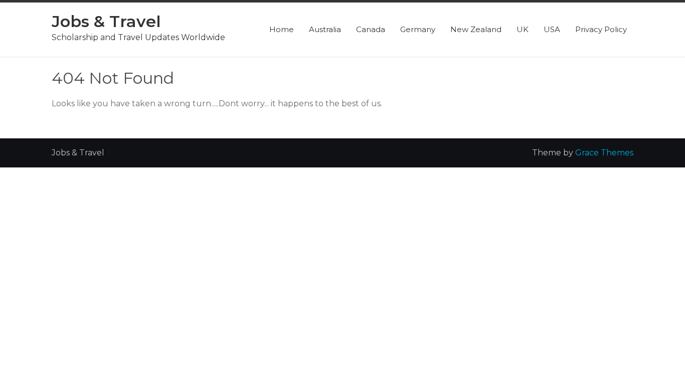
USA (552, 29)
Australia (325, 29)
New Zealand (475, 29)
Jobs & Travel (106, 21)
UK (523, 29)
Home (281, 29)
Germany (417, 29)
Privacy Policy (601, 29)
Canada (370, 29)
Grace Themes (604, 152)
